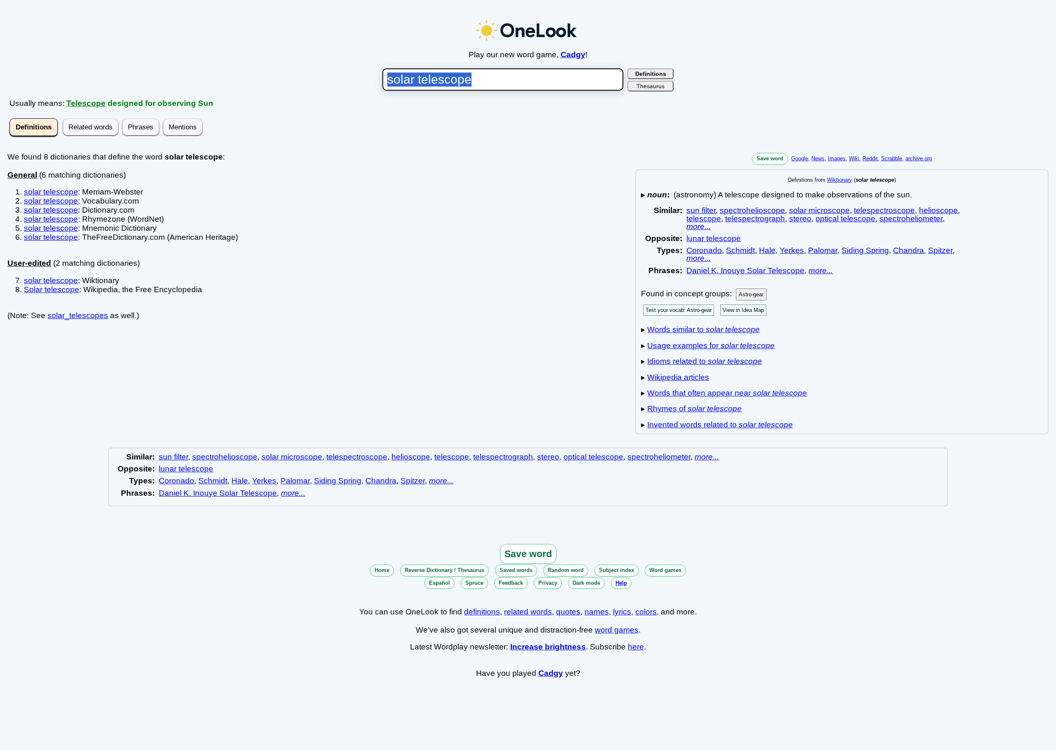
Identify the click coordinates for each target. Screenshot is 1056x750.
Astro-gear (751, 294)
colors (646, 611)
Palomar (822, 250)
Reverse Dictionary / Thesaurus (444, 570)
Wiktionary (839, 180)
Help (621, 583)
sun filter (701, 210)
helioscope (938, 210)
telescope (703, 218)
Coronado (704, 250)
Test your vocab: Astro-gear (679, 310)
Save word (770, 158)
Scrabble (891, 158)
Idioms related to (704, 361)
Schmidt (740, 250)
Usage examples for (711, 345)
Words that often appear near (727, 393)
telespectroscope (884, 210)
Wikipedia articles (678, 377)
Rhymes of (694, 408)
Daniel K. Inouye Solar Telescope (745, 270)
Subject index (616, 570)
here (636, 646)
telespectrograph (755, 218)
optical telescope (845, 218)
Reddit (870, 158)
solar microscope (819, 210)
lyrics (622, 611)
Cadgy (573, 54)
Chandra (908, 250)
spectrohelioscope (752, 210)
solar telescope (51, 192)
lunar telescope (713, 238)
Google (799, 158)
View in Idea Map (743, 310)
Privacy (547, 583)
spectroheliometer (911, 218)
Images (837, 158)
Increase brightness (548, 646)
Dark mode (586, 583)
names (597, 611)
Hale (767, 250)
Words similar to (703, 329)
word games (617, 630)
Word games (665, 570)
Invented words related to (720, 424)
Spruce (474, 583)
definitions (482, 611)
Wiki (854, 158)
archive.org (918, 158)
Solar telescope (51, 289)
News (818, 158)
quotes (568, 611)
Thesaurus (650, 86)
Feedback (511, 583)
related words (528, 611)
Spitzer (940, 250)
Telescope (86, 103)
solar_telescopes (77, 315)
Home (382, 570)
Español (439, 583)
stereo (800, 218)
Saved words (516, 570)
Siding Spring (865, 250)
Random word (566, 570)
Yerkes (792, 250)
